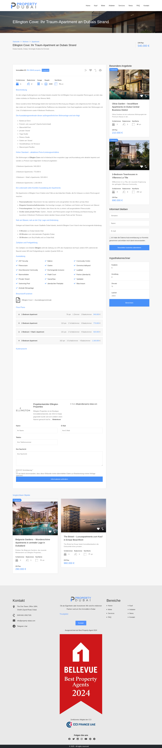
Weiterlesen (56, 419)
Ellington (38, 248)
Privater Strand (24, 279)
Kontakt (146, 5)
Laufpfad (79, 270)
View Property (35, 528)
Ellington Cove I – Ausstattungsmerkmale (36, 300)
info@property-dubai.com (26, 621)
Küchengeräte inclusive (55, 270)
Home (88, 5)
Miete (103, 5)
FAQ (138, 5)
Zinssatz (114, 283)
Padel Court (51, 274)
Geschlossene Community (28, 270)
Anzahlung (115, 274)
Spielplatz (79, 279)
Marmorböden (24, 274)
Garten (49, 265)
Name (18, 426)
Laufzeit (114, 293)
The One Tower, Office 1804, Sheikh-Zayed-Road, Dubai (27, 608)
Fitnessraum (23, 265)
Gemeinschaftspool (83, 265)
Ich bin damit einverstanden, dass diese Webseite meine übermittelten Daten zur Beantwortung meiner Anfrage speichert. (55, 474)
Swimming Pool (24, 283)
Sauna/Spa (51, 279)
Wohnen (26, 42)
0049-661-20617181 (24, 615)
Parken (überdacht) (83, 274)
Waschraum (80, 283)
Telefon (18, 437)
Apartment (35, 42)
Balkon (49, 261)
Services (121, 5)
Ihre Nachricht (21, 449)
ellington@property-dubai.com (86, 404)
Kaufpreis (115, 265)
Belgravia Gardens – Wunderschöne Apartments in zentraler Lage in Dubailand (32, 542)
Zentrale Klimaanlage (26, 288)
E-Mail (63, 426)
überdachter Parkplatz (55, 283)
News (131, 5)
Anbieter (112, 5)
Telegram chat (22, 626)
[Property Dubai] (24, 8)
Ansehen (129, 93)
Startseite (16, 42)
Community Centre (83, 261)
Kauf (95, 5)
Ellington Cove (35, 157)
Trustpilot (64, 614)
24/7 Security (23, 261)
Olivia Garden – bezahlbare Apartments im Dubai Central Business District (125, 107)
